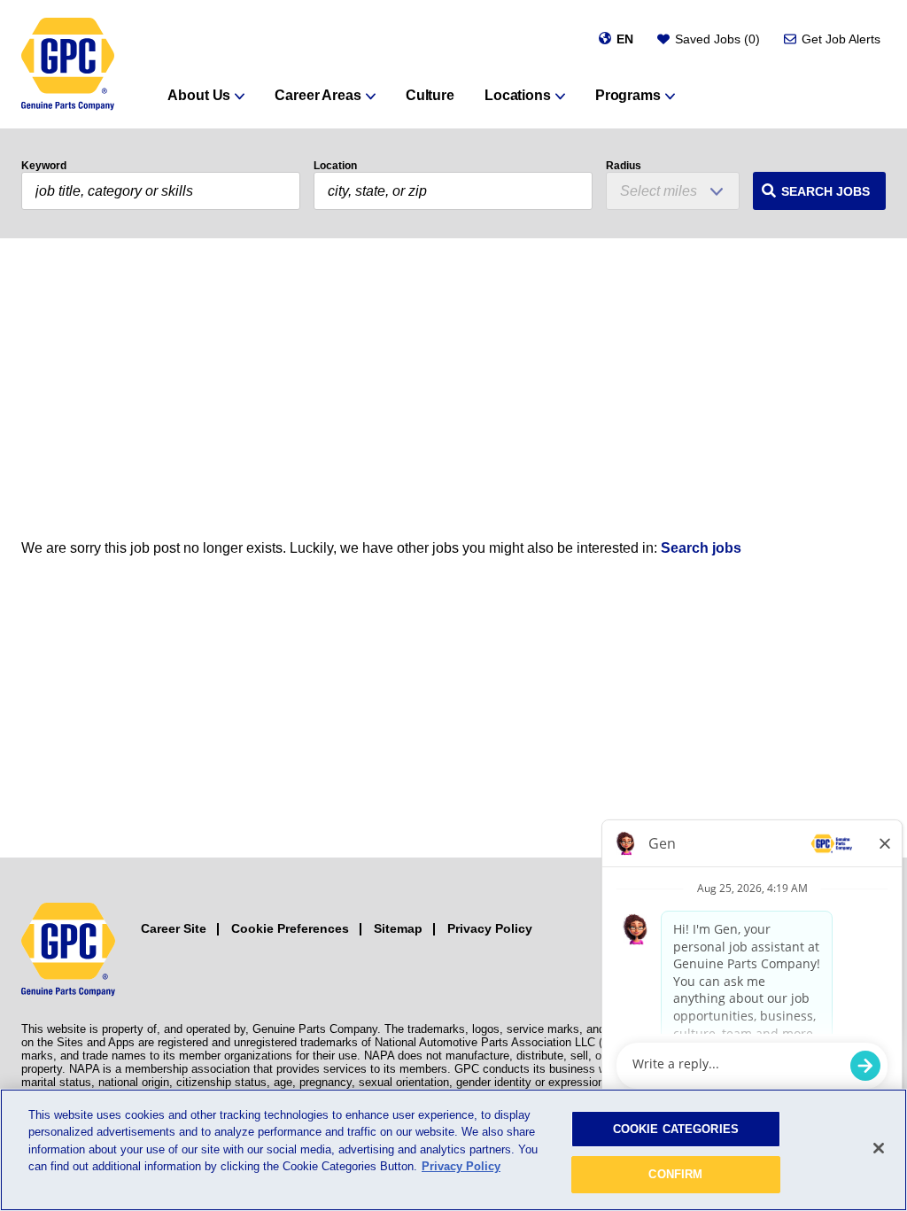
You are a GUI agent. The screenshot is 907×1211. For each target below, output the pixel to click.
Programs (628, 95)
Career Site (173, 928)
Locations (518, 95)
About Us (198, 95)
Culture (430, 95)
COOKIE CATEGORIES (676, 1129)
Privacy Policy (489, 928)
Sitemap (398, 928)
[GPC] (67, 64)
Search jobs (701, 547)
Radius (623, 165)
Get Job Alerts (841, 39)
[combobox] (453, 191)
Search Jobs (825, 191)
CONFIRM (675, 1174)
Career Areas (318, 95)
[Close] (878, 1148)
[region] (453, 1150)
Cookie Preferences (290, 928)
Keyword (43, 165)
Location (335, 165)
